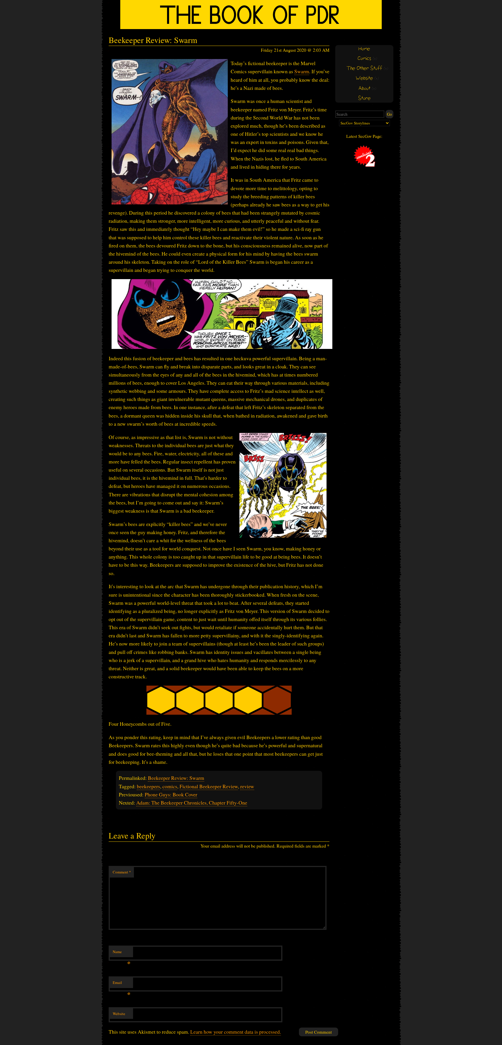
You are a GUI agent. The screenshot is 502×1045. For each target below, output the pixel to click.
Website (119, 1013)
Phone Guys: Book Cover (171, 794)
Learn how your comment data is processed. (235, 1031)
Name (121, 953)
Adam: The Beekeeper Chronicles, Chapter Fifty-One (191, 802)
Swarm (301, 71)
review (247, 786)
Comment (122, 872)
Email (121, 984)
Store (364, 98)
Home (364, 49)
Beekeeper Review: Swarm (176, 777)
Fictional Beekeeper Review (209, 786)
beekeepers (148, 786)
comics (169, 786)
